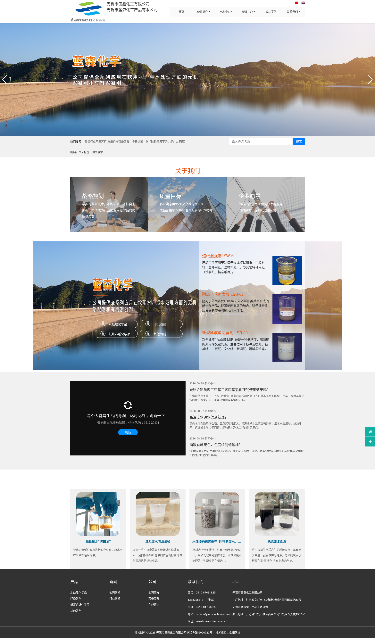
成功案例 (271, 11)
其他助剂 (160, 334)
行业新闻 (114, 598)
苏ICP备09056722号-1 (201, 632)
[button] (4, 79)
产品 (74, 581)
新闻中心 (247, 11)
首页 (181, 11)
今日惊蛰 (137, 141)
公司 (152, 581)
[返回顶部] (370, 441)
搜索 (299, 141)
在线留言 (153, 604)
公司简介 (202, 11)
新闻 (113, 581)
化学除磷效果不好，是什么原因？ (166, 141)
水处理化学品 (118, 324)
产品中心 (225, 11)
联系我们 (292, 11)
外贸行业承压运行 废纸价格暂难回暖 (107, 141)
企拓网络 (234, 632)
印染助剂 (160, 324)
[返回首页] (370, 432)
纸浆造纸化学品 (119, 334)
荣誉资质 (153, 598)
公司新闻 (114, 592)
